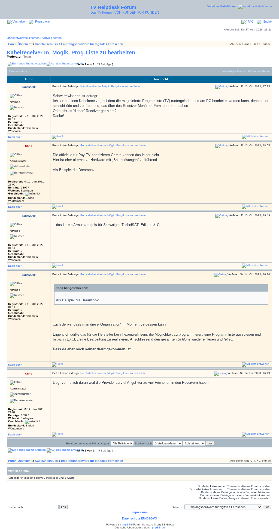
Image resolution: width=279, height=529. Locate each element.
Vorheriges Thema (234, 71)
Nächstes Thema (259, 71)
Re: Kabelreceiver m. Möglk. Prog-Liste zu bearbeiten (113, 145)
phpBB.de (158, 527)
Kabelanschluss (46, 44)
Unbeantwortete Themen (23, 37)
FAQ (250, 21)
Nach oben (15, 136)
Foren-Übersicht (20, 44)
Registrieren (42, 21)
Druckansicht (18, 71)
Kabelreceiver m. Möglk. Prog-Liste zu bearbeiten (71, 52)
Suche (267, 21)
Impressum (140, 512)
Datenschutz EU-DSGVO (139, 518)
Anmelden (19, 21)
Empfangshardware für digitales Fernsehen (92, 44)
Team (27, 56)
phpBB (126, 524)
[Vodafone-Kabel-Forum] (255, 6)
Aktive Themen (52, 37)
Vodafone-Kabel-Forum (222, 6)
